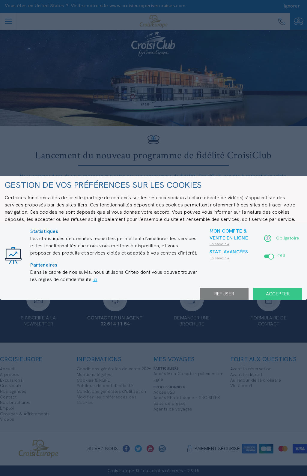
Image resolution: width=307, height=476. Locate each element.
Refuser (224, 294)
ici (95, 279)
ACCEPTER (278, 294)
